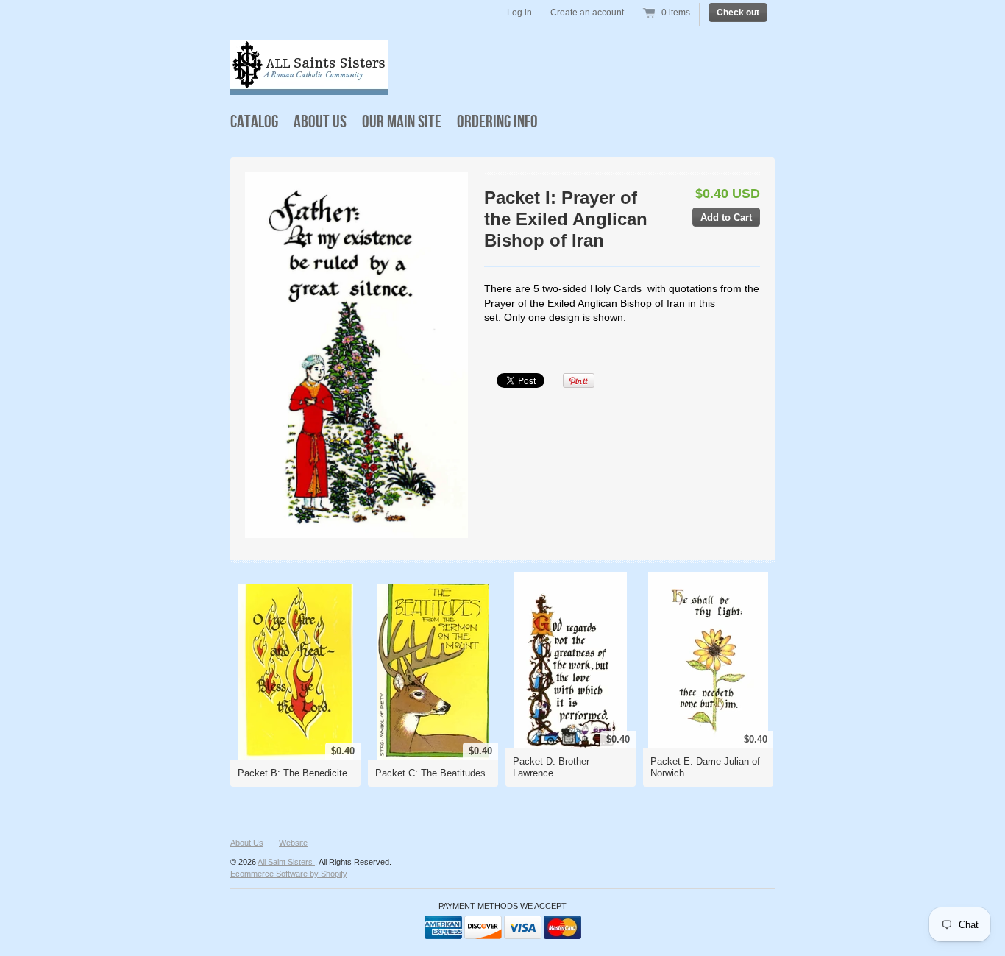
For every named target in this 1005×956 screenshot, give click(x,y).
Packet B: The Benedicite (292, 773)
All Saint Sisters (286, 861)
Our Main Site (401, 121)
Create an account (587, 12)
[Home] (309, 84)
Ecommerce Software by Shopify (288, 873)
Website (293, 842)
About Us (320, 121)
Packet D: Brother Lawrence (551, 767)
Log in (519, 12)
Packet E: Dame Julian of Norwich (705, 767)
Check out (738, 12)
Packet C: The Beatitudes (430, 773)
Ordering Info (497, 121)
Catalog (254, 121)
